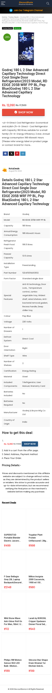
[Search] (48, 3)
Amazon (17, 28)
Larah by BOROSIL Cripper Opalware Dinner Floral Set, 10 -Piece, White (37, 621)
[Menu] (3, 3)
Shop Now (25, 112)
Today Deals (13, 17)
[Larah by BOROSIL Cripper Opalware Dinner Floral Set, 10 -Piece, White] (38, 604)
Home (4, 17)
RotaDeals (14, 168)
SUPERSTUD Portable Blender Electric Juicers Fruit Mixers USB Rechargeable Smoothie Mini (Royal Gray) (12, 538)
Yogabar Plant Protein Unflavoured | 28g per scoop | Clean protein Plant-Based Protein (38, 538)
